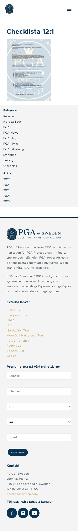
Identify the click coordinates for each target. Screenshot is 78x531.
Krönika (8, 116)
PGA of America (18, 340)
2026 (7, 179)
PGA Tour (13, 310)
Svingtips (9, 155)
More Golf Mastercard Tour (25, 335)
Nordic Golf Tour (18, 330)
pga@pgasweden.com (22, 494)
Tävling (8, 160)
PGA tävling (11, 143)
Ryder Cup (14, 345)
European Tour (17, 315)
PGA (6, 127)
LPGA (11, 320)
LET (9, 325)
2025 (6, 185)
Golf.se (11, 356)
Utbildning (10, 166)
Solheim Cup (15, 351)
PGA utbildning (13, 149)
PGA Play (9, 138)
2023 (6, 196)
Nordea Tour (12, 121)
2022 (6, 201)
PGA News (10, 132)
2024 (7, 190)
